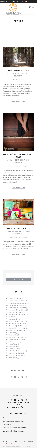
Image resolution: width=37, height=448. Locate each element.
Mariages (13, 326)
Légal (25, 323)
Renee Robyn (14, 344)
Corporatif (13, 310)
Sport (11, 353)
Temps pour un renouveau (11, 418)
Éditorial (21, 355)
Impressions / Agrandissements (13, 421)
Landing (22, 441)
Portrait (12, 339)
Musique (23, 330)
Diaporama (3, 1)
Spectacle (22, 351)
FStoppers (13, 314)
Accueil (30, 441)
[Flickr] (15, 377)
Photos (15, 166)
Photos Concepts (20, 79)
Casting (12, 305)
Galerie (24, 314)
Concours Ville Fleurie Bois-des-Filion (15, 428)
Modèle (12, 330)
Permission (13, 333)
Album (22, 298)
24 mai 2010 (11, 160)
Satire (12, 351)
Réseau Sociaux (15, 348)
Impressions (14, 323)
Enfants (21, 312)
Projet (22, 339)
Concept (12, 308)
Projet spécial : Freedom (18, 71)
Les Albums (7, 424)
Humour (23, 321)
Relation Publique (15, 342)
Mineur (24, 328)
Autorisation (14, 303)
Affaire (12, 298)
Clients (22, 305)
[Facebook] (11, 377)
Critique (24, 310)
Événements (14, 358)
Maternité (13, 328)
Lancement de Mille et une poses (13, 431)
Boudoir (25, 303)
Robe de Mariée (15, 346)
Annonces (13, 301)
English (22, 1)
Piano (23, 337)
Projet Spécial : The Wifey (18, 228)
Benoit (22, 74)
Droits (11, 312)
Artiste (24, 301)
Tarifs (11, 355)
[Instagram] (26, 377)
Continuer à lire (18, 101)
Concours (24, 308)
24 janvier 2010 (12, 231)
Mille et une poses (10, 441)
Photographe (14, 335)
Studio (21, 353)
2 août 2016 (11, 74)
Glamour (12, 317)
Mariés (23, 326)
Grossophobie (14, 319)
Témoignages (13, 1)
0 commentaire (18, 76)
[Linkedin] (18, 377)
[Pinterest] (22, 377)
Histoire (12, 321)
